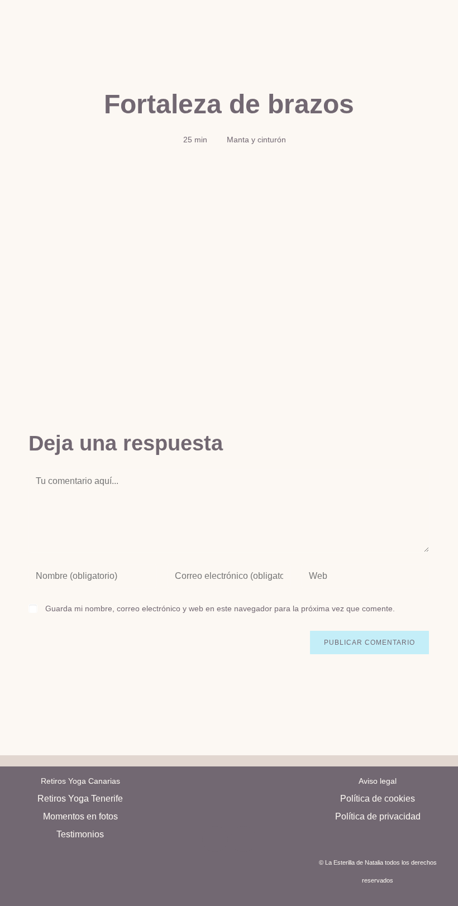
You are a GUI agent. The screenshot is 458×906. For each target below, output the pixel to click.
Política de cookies (377, 798)
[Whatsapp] (243, 839)
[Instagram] (215, 839)
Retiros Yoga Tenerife (80, 798)
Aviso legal (378, 780)
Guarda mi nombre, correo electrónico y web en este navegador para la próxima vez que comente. (220, 608)
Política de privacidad (378, 816)
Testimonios (80, 834)
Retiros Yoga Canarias (80, 780)
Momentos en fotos (80, 816)
